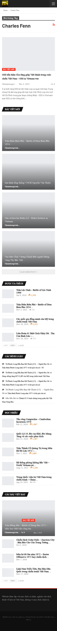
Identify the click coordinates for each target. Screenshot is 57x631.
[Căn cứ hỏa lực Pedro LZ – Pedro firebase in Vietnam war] (28, 210)
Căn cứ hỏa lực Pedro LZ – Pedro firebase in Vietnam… (26, 220)
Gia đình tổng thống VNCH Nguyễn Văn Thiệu (28, 182)
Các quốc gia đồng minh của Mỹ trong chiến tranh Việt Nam (35, 320)
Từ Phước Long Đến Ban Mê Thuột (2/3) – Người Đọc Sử (27, 364)
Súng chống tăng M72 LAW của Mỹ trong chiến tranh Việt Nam (26, 376)
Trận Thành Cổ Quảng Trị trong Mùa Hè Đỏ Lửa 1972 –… (34, 449)
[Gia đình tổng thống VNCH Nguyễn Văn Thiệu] (28, 172)
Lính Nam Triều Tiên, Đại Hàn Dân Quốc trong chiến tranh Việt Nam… (33, 570)
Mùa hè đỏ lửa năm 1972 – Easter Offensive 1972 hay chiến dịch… (32, 555)
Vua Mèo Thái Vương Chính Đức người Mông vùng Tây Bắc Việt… (27, 258)
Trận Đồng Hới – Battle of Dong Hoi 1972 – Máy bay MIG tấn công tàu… (26, 527)
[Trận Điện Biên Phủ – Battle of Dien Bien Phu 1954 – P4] (8, 308)
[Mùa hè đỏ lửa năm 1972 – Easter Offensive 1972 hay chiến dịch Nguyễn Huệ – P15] (8, 558)
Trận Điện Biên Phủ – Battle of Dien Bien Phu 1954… (27, 143)
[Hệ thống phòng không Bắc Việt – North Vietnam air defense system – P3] (8, 466)
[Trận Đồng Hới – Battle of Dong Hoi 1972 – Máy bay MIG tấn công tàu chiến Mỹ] (28, 518)
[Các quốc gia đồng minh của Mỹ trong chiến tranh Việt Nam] (8, 322)
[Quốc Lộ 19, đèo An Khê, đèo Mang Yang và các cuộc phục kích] (8, 437)
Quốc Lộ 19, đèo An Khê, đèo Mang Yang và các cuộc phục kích (33, 435)
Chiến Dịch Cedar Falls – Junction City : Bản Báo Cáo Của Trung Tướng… (35, 541)
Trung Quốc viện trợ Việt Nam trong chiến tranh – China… (34, 478)
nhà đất (47, 617)
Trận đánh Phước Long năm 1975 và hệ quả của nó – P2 (23, 368)
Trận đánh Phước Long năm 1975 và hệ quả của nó (21, 385)
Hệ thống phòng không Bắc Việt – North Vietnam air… (32, 463)
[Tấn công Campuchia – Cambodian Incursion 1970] (8, 423)
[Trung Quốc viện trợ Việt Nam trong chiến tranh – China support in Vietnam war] (8, 480)
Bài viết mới (9, 69)
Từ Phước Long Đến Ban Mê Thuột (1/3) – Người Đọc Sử (27, 381)
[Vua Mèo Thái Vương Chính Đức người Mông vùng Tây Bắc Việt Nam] (28, 249)
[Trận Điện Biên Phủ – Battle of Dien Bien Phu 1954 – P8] (28, 133)
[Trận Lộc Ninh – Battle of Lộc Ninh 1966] (8, 293)
